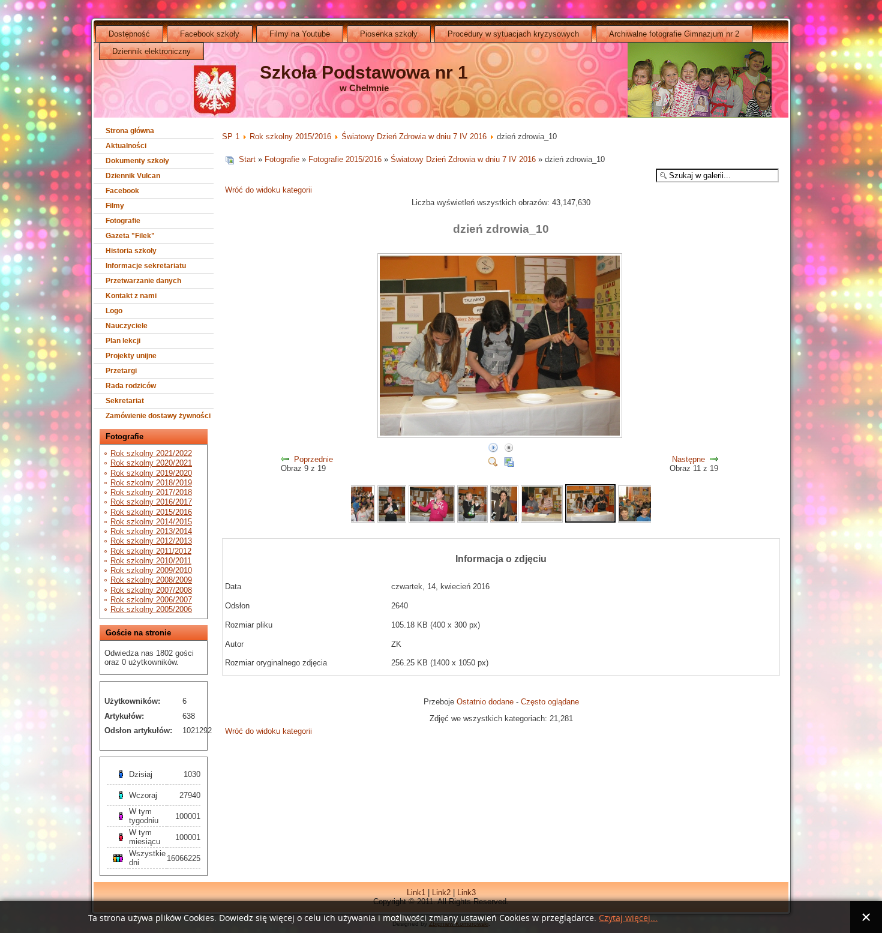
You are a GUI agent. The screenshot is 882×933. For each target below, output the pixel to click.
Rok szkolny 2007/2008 (151, 590)
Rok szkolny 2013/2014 (151, 531)
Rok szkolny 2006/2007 (151, 599)
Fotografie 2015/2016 (345, 159)
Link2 (441, 892)
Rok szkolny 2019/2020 (151, 473)
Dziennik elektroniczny (151, 51)
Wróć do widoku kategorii (268, 189)
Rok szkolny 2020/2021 (151, 462)
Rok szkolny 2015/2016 (151, 512)
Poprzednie (313, 459)
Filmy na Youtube (299, 33)
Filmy (115, 206)
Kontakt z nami (131, 296)
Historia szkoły (131, 251)
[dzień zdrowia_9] (542, 519)
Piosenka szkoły (389, 33)
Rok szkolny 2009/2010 (151, 570)
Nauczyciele (127, 326)
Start (247, 159)
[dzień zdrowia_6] (432, 519)
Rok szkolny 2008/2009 (151, 579)
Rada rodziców (131, 386)
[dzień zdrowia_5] (391, 519)
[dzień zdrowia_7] (472, 519)
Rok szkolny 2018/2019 (151, 482)
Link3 (466, 892)
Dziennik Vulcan (133, 176)
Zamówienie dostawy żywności (158, 416)
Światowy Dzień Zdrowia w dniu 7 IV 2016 (414, 136)
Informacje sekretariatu (146, 266)
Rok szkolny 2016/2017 (151, 501)
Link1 (416, 892)
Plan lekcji (123, 341)
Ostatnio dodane (485, 701)
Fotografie (123, 221)
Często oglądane (550, 701)
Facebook (122, 191)
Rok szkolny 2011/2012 (150, 551)
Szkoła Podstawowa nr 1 (364, 72)
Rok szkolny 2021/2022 (151, 453)
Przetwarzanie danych (143, 281)
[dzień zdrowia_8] (504, 519)
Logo (114, 311)
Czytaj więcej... (628, 918)
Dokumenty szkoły (137, 161)
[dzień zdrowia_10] (501, 435)
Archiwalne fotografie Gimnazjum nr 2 (674, 33)
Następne (688, 459)
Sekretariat (125, 401)
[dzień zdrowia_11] (650, 519)
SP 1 (230, 136)
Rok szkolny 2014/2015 (151, 521)
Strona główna (130, 131)
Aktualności (126, 146)
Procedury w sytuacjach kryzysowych (513, 33)
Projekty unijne (131, 356)
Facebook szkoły (209, 33)
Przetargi (121, 371)
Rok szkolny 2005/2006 (151, 609)
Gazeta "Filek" (130, 236)
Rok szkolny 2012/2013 (151, 540)
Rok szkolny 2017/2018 (151, 492)
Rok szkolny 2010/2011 (150, 560)
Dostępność (129, 33)
